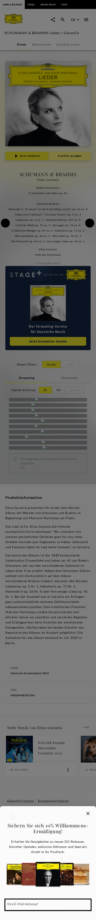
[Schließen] (87, 813)
